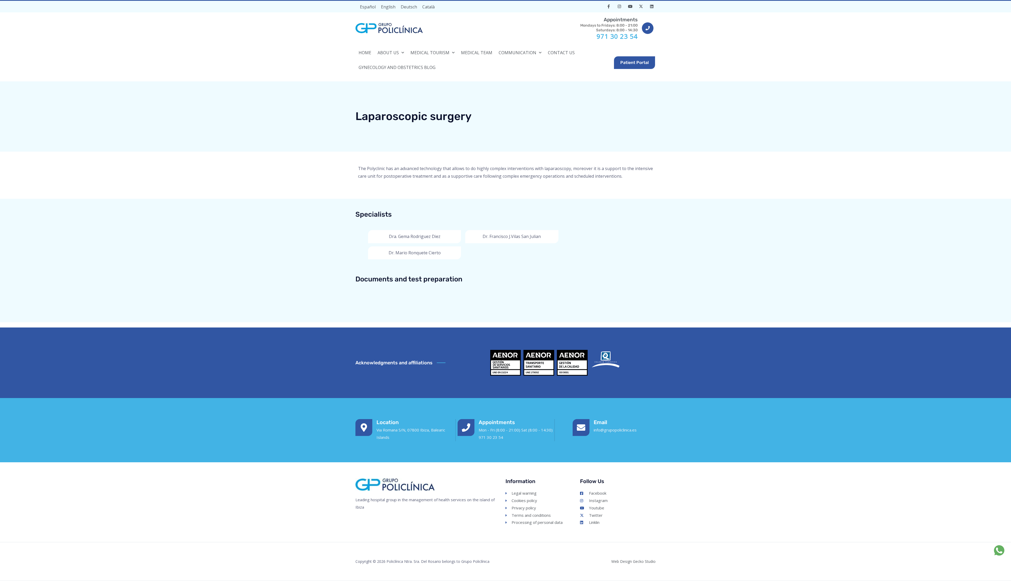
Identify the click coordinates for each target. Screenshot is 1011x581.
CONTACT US (561, 53)
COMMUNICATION (517, 53)
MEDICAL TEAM (476, 53)
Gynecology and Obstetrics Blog (397, 67)
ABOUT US (388, 53)
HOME (365, 53)
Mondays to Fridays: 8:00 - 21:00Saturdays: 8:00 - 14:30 (609, 24)
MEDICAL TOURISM (429, 53)
